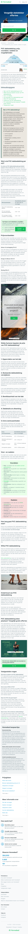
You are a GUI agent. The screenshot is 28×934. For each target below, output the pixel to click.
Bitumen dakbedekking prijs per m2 (11, 783)
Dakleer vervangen (7, 805)
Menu (23, 2)
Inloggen (3, 898)
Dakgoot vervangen (7, 788)
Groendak (6, 481)
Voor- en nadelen (8, 95)
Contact (3, 909)
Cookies (20, 927)
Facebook (3, 915)
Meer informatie (5, 896)
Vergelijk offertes (19, 229)
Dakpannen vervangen (7, 785)
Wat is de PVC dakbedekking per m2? (13, 91)
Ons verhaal (4, 907)
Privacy (14, 927)
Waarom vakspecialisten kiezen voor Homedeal (12, 900)
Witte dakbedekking (6, 558)
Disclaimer (8, 927)
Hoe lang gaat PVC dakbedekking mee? (13, 97)
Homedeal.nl (3, 43)
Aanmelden (3, 894)
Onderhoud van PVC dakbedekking (12, 100)
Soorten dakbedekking (8, 810)
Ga (13, 30)
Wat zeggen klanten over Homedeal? (10, 882)
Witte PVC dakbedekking (10, 99)
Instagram (3, 917)
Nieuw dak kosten (6, 780)
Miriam (25, 69)
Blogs (2, 884)
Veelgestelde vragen (9, 105)
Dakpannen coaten (7, 807)
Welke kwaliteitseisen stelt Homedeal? (10, 880)
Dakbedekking (11, 43)
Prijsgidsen (3, 886)
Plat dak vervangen (7, 802)
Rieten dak (5, 812)
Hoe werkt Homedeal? (6, 878)
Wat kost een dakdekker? (8, 790)
